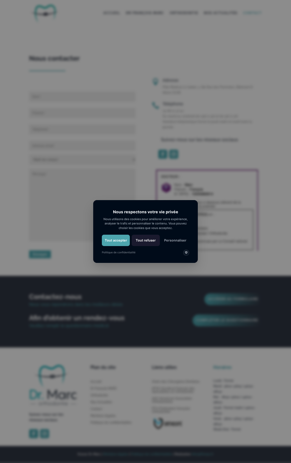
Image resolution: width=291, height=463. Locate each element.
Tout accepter (116, 240)
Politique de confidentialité (118, 252)
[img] (186, 253)
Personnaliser (175, 240)
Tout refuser (146, 240)
